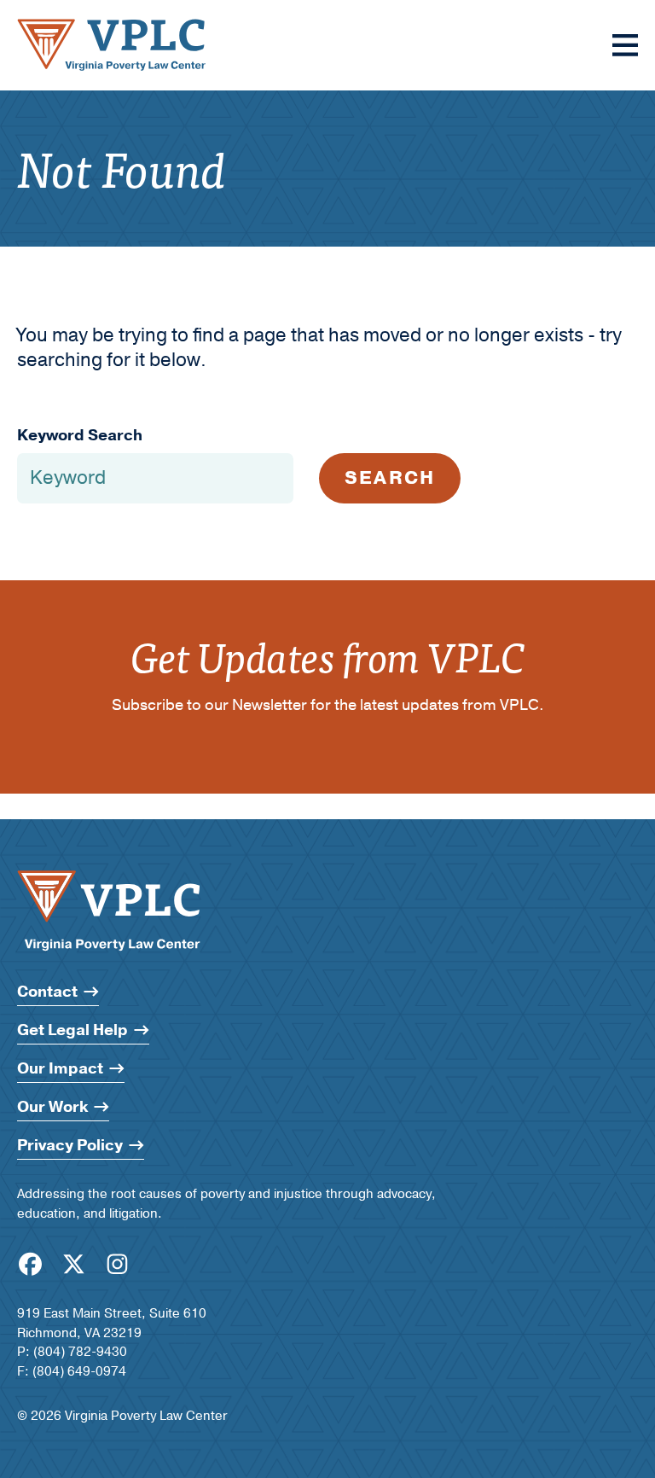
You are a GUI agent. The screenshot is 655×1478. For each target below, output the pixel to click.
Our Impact (60, 1069)
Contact (47, 992)
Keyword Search (79, 435)
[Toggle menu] (625, 45)
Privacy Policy (70, 1145)
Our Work (52, 1107)
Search (390, 478)
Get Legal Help (72, 1030)
